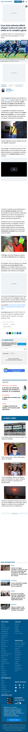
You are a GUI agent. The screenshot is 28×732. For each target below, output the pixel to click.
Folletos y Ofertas (19, 644)
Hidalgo (17, 629)
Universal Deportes (4, 85)
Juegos (16, 663)
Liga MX (13, 324)
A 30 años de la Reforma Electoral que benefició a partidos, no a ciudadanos (11, 389)
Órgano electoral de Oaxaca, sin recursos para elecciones (11, 407)
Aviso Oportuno (19, 646)
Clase (2, 680)
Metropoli (3, 642)
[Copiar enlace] (18, 333)
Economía (3, 651)
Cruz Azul (5, 324)
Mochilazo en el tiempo (9, 385)
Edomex (17, 624)
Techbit (3, 666)
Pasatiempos (18, 665)
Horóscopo (17, 667)
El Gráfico (17, 655)
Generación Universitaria (18, 653)
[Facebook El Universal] (19, 685)
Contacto (20, 722)
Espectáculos (4, 655)
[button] (18, 2)
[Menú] (26, 1)
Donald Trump (4, 640)
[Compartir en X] (10, 333)
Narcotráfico (4, 646)
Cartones (3, 650)
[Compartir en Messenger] (15, 333)
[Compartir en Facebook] (7, 333)
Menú (2, 668)
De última (3, 670)
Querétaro (17, 631)
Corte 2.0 (3, 625)
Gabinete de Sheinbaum (4, 636)
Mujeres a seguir (5, 627)
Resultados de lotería (18, 669)
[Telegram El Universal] (15, 685)
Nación (3, 624)
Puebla (16, 627)
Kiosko (4, 403)
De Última (3, 685)
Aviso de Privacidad (14, 715)
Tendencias (4, 661)
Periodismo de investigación (4, 630)
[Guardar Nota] (20, 333)
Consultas (3, 676)
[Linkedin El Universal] (15, 691)
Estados (3, 644)
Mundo (3, 638)
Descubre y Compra (20, 642)
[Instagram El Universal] (20, 688)
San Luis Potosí (19, 633)
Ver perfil (8, 91)
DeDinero (17, 659)
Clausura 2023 (7, 326)
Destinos (3, 672)
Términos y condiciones (11, 722)
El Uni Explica (4, 633)
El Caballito (5, 395)
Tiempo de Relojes (6, 691)
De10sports (18, 657)
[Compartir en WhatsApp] (12, 333)
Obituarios (17, 650)
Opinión (5, 382)
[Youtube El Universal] (16, 688)
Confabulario (4, 659)
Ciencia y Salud (5, 663)
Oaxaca (17, 625)
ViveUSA (17, 661)
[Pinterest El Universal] (23, 688)
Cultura (3, 657)
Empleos (17, 648)
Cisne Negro (4, 693)
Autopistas (4, 674)
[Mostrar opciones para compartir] (26, 6)
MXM (2, 664)
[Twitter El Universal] (23, 685)
